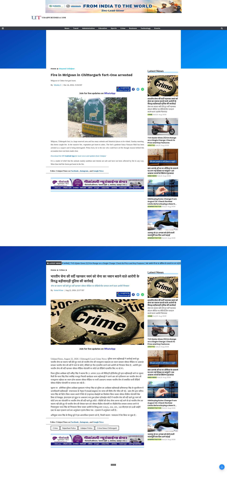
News (67, 28)
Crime (122, 28)
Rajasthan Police (69, 428)
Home (53, 68)
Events (157, 28)
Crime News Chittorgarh (107, 428)
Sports (114, 28)
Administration (88, 28)
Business (133, 28)
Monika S (57, 85)
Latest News (156, 71)
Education (102, 28)
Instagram (84, 171)
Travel (75, 28)
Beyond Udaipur (67, 68)
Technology (146, 28)
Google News (98, 171)
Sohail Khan (58, 290)
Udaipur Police (86, 428)
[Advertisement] (113, 46)
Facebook (75, 171)
